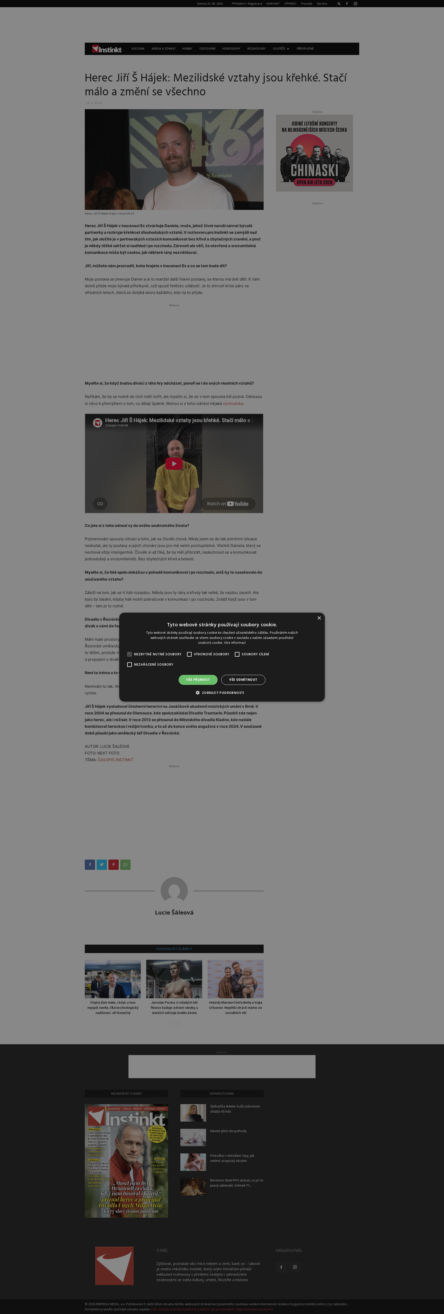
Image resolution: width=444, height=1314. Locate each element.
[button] (222, 692)
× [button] (319, 618)
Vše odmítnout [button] (243, 679)
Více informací (235, 642)
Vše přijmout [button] (198, 679)
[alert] (222, 657)
